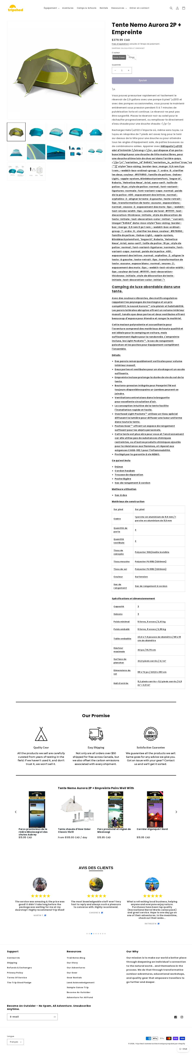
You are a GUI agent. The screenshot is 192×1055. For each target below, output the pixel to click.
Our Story (72, 962)
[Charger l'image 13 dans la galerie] (36, 171)
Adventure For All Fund (80, 997)
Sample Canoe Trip (78, 987)
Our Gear (72, 972)
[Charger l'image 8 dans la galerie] (36, 152)
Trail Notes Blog (76, 957)
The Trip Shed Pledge (19, 982)
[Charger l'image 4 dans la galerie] (56, 132)
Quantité (116, 64)
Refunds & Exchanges (19, 967)
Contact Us (13, 957)
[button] (51, 8)
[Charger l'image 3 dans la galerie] (36, 132)
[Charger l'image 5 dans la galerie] (76, 132)
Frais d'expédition (120, 44)
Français (14, 1042)
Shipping (12, 962)
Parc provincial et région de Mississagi (114, 830)
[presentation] (16, 812)
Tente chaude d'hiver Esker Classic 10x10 (74, 830)
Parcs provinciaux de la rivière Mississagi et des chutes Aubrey (33, 832)
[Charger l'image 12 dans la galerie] (16, 171)
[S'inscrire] (54, 1017)
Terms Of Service (17, 977)
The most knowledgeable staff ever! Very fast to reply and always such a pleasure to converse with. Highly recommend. (96, 904)
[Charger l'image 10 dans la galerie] (76, 152)
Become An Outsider (79, 992)
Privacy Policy (15, 972)
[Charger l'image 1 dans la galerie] (16, 132)
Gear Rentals (74, 977)
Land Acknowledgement (81, 982)
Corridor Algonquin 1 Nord (152, 829)
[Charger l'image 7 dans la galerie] (16, 152)
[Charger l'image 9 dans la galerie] (56, 152)
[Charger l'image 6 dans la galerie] (95, 132)
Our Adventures (76, 967)
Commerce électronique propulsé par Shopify (164, 1044)
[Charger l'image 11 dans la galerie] (95, 152)
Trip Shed (139, 1044)
